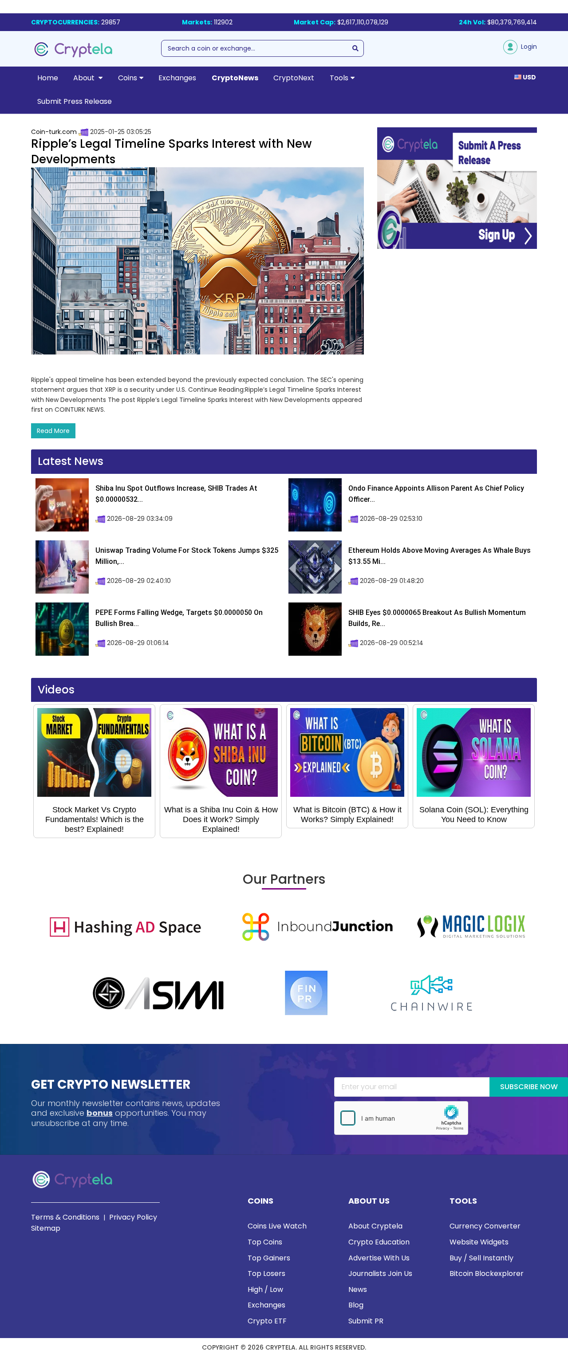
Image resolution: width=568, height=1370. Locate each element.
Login (527, 46)
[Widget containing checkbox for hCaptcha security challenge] (401, 1118)
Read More (53, 430)
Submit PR (365, 1321)
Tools (339, 78)
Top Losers (266, 1273)
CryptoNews (235, 78)
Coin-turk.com (54, 131)
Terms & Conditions (65, 1217)
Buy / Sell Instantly (481, 1258)
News (357, 1289)
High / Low (265, 1289)
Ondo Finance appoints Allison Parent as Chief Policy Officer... (436, 494)
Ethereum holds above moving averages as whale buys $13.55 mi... (439, 556)
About (84, 78)
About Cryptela (375, 1226)
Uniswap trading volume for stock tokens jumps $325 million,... (186, 556)
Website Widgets (479, 1242)
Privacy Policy (133, 1217)
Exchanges (177, 78)
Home (47, 78)
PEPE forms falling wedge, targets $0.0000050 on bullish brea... (179, 618)
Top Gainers (269, 1258)
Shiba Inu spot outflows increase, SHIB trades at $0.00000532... (176, 494)
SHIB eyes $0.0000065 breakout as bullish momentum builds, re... (437, 618)
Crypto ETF (267, 1321)
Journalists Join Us (380, 1273)
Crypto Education (379, 1242)
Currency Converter (485, 1226)
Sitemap (45, 1228)
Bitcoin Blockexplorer (487, 1273)
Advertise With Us (379, 1258)
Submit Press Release (74, 101)
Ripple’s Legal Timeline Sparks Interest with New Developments (171, 151)
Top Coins (265, 1242)
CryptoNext (293, 78)
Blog (355, 1305)
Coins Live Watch (277, 1226)
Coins (127, 78)
